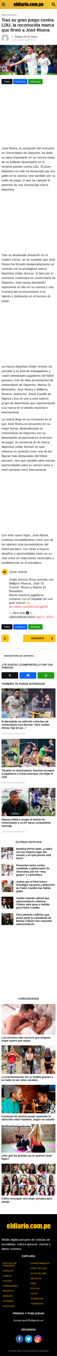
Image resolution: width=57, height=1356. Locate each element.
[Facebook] (19, 1339)
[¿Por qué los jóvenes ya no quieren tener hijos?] (28, 1138)
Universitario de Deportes (19, 656)
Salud (34, 1293)
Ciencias (7, 1276)
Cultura (7, 1281)
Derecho (7, 1296)
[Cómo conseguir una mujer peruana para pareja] (28, 1180)
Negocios (36, 1278)
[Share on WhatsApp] (46, 675)
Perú (33, 1283)
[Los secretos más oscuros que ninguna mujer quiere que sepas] (28, 1019)
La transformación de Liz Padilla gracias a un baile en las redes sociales (27, 1078)
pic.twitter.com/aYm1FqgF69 (28, 606)
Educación (8, 1306)
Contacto (8, 1271)
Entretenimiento (40, 1263)
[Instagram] (37, 1339)
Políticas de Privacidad (10, 1264)
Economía (8, 1301)
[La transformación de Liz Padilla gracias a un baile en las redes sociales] (28, 1059)
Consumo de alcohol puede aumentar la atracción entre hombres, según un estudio (28, 1118)
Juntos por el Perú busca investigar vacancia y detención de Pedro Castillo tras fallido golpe (35, 886)
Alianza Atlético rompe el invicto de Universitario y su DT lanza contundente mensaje (26, 822)
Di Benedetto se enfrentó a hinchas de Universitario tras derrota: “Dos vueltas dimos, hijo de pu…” (26, 724)
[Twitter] (28, 1339)
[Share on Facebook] (27, 675)
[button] (3, 4)
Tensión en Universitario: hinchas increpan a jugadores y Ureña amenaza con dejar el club (28, 773)
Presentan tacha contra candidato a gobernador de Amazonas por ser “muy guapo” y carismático (32, 870)
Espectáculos (39, 1268)
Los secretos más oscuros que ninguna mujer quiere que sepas (26, 1039)
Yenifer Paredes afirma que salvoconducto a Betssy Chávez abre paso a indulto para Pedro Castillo (33, 903)
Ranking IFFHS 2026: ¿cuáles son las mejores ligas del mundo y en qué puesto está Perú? (34, 853)
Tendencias (37, 1304)
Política (35, 1288)
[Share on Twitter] (10, 675)
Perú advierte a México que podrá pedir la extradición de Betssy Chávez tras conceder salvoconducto (34, 919)
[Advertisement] (28, 116)
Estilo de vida (38, 1273)
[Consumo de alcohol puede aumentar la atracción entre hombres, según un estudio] (28, 1099)
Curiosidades (10, 1286)
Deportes (9, 15)
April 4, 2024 (44, 617)
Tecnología (37, 1299)
